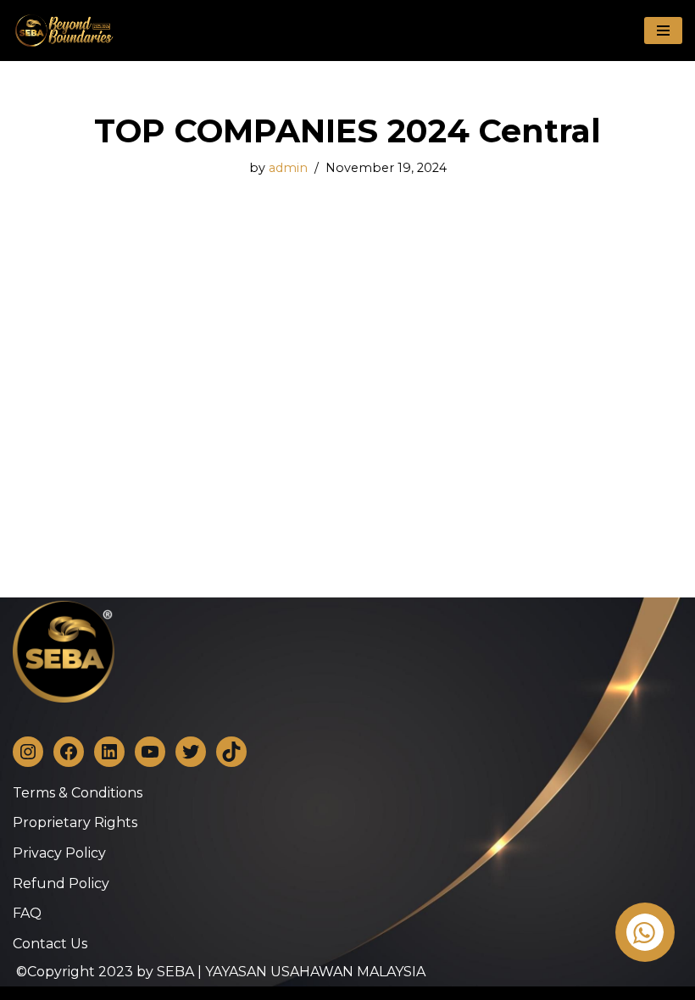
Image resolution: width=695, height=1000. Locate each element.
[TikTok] (231, 751)
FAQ (27, 913)
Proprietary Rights (75, 822)
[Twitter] (190, 751)
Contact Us (50, 944)
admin (288, 167)
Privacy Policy (59, 853)
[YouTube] (150, 751)
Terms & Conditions (77, 793)
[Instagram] (28, 751)
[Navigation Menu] (663, 30)
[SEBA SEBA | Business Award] (63, 30)
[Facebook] (68, 751)
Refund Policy (61, 883)
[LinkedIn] (109, 751)
